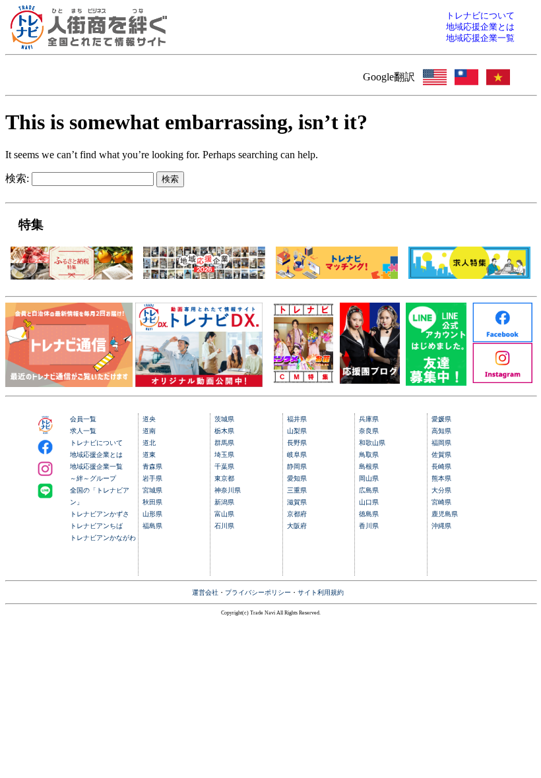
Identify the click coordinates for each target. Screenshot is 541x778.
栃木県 (224, 430)
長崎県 (441, 466)
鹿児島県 (444, 514)
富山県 (224, 514)
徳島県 (369, 514)
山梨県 (297, 430)
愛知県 (297, 478)
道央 (149, 419)
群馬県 (224, 442)
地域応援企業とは (96, 454)
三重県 (297, 490)
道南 (149, 430)
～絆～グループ (93, 478)
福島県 (152, 525)
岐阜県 (297, 454)
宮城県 (152, 490)
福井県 (297, 419)
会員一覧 (83, 419)
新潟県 (224, 502)
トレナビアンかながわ (103, 537)
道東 (149, 454)
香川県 (369, 525)
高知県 (441, 430)
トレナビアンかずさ (99, 514)
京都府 (297, 514)
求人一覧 (83, 430)
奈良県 (369, 430)
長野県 (297, 442)
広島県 (369, 490)
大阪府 (297, 525)
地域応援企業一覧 (96, 466)
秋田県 (152, 502)
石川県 (224, 525)
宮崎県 (441, 502)
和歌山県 (372, 442)
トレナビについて (96, 442)
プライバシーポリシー (258, 592)
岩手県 (152, 478)
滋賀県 (297, 502)
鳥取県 (369, 454)
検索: (17, 178)
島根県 (369, 466)
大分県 (441, 490)
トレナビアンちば (96, 525)
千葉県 (224, 466)
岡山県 (369, 478)
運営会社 (205, 592)
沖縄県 (441, 525)
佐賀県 (441, 454)
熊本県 (441, 478)
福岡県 (441, 442)
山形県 (152, 514)
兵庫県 (369, 419)
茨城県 (224, 419)
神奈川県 (227, 490)
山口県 (369, 502)
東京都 (224, 478)
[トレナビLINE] (436, 382)
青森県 (152, 466)
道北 (149, 442)
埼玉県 (224, 454)
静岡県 (297, 466)
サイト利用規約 (321, 592)
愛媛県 (441, 419)
